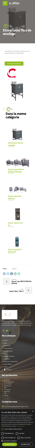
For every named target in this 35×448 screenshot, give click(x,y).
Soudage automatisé (8, 356)
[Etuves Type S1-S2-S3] (17, 216)
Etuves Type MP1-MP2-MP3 (15, 250)
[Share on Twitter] (7, 273)
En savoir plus (20, 426)
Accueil (5, 340)
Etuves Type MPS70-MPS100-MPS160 (16, 170)
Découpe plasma (8, 351)
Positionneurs (7, 345)
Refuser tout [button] (25, 444)
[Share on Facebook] (4, 273)
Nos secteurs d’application (10, 361)
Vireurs (5, 343)
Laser (4, 353)
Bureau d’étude (7, 364)
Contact (5, 367)
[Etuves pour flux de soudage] (17, 136)
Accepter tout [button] (9, 444)
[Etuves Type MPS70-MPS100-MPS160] (17, 163)
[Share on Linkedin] (15, 273)
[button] (17, 441)
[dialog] (17, 428)
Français (9, 369)
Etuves (6, 25)
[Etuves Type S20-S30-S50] (17, 189)
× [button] (33, 411)
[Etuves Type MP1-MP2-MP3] (17, 243)
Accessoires (6, 359)
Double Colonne (7, 348)
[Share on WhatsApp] (18, 273)
